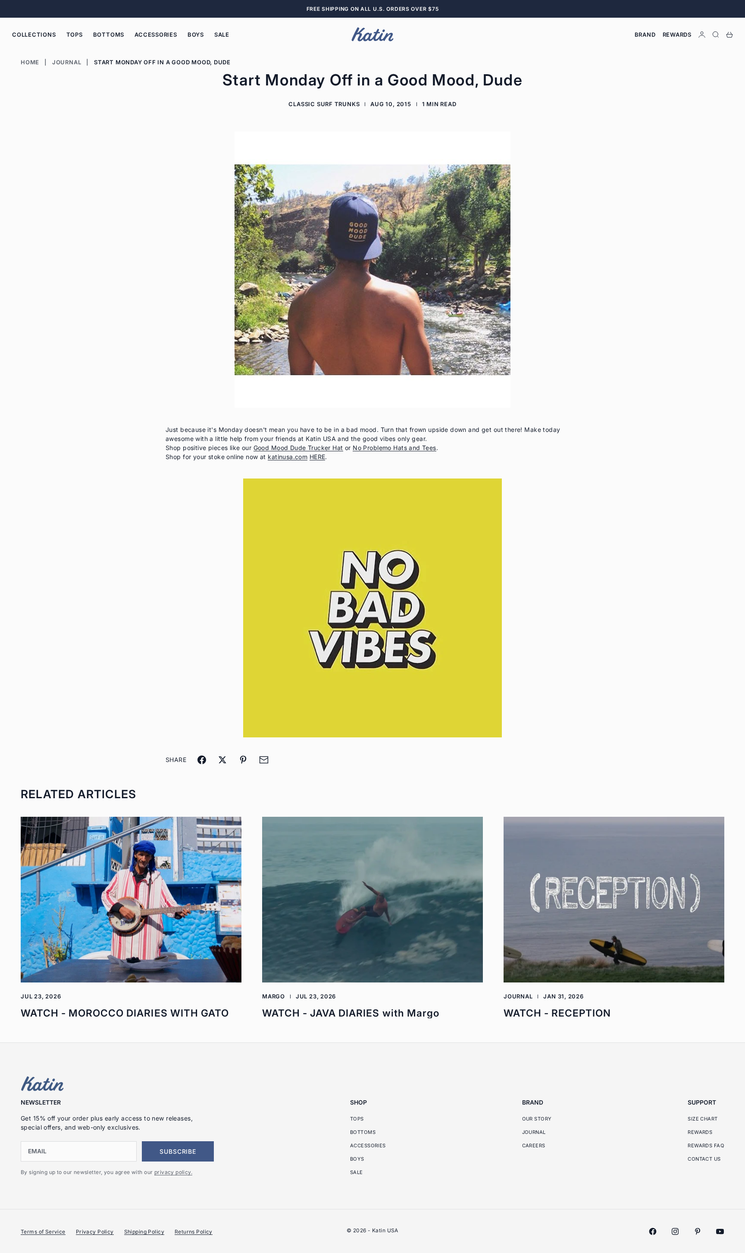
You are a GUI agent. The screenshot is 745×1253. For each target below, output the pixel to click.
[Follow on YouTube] (720, 1231)
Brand (645, 34)
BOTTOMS (108, 34)
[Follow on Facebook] (652, 1231)
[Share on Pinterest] (243, 760)
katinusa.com (287, 456)
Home (30, 62)
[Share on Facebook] (202, 760)
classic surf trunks (324, 104)
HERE (318, 456)
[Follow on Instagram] (675, 1231)
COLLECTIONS (34, 34)
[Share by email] (264, 760)
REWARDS (700, 1132)
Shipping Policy (144, 1231)
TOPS (74, 34)
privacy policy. (173, 1172)
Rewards (677, 34)
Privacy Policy (95, 1231)
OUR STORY (537, 1119)
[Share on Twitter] (222, 760)
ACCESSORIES (156, 34)
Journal (66, 62)
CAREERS (533, 1146)
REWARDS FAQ (706, 1146)
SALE (221, 34)
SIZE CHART (702, 1119)
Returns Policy (194, 1231)
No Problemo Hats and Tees (394, 447)
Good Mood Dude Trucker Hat (298, 447)
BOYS (196, 34)
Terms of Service (43, 1231)
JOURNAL (534, 1132)
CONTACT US (704, 1159)
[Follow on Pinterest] (697, 1231)
